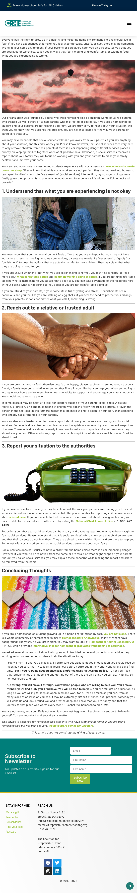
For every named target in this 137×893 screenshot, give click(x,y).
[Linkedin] (57, 871)
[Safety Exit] (130, 886)
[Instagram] (48, 871)
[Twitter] (57, 863)
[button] (129, 23)
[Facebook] (48, 863)
